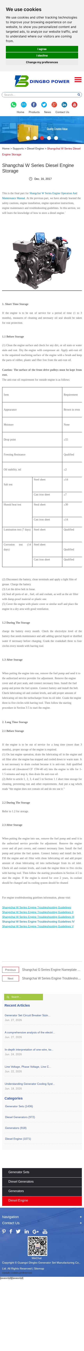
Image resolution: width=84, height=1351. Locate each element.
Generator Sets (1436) (19, 1106)
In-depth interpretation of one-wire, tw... (29, 1049)
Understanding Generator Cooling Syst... (30, 1083)
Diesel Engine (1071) (18, 1138)
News (47, 112)
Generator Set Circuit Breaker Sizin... (27, 1015)
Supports (18, 148)
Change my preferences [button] (42, 62)
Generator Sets (18, 1172)
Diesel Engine (35, 148)
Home (20, 112)
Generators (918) (16, 1127)
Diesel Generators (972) (20, 1117)
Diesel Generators (21, 1181)
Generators (16, 1191)
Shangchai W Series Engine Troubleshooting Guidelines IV (38, 921)
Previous (10, 969)
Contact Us (62, 112)
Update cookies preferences (17, 1272)
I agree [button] (42, 49)
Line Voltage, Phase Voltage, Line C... (28, 1066)
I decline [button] (42, 55)
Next (10, 978)
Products (34, 112)
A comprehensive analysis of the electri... (30, 1032)
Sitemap (39, 1268)
